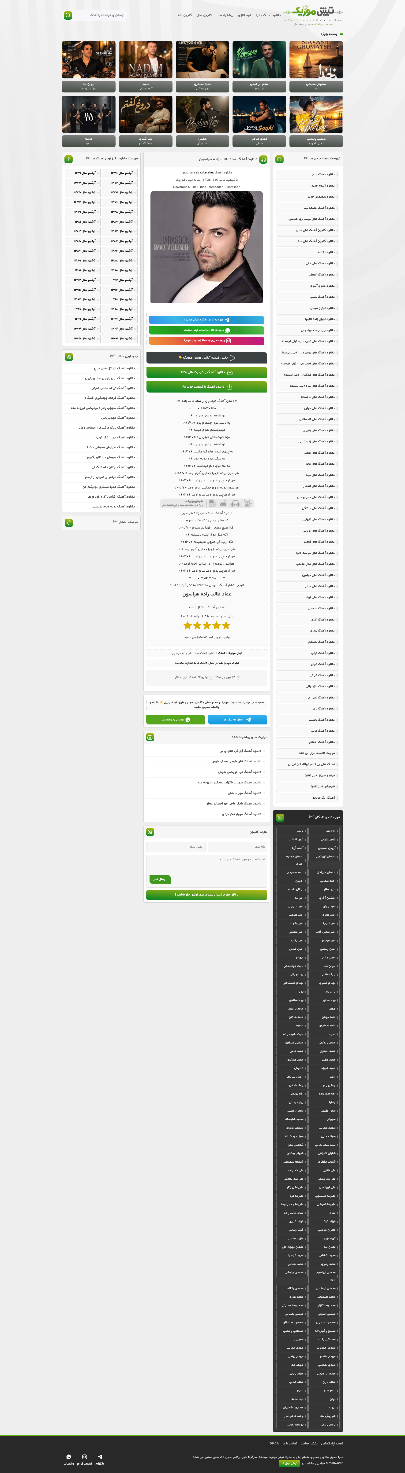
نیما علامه (297, 1399)
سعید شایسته (294, 1119)
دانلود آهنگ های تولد (320, 597)
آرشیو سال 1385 (85, 241)
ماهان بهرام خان (293, 1247)
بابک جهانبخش (294, 966)
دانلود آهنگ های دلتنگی (318, 508)
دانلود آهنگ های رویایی (319, 531)
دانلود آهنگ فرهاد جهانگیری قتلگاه (110, 398)
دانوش (299, 1068)
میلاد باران (329, 1382)
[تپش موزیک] (313, 15)
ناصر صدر (330, 1390)
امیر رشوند (297, 923)
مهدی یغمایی (327, 1365)
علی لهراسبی (327, 1187)
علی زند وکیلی (327, 1179)
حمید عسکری (295, 1060)
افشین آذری (327, 898)
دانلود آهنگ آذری (323, 619)
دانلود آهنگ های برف (320, 464)
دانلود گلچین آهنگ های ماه (316, 241)
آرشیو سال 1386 (122, 251)
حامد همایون (327, 1025)
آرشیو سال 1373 (85, 183)
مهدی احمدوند (326, 1348)
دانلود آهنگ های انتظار (319, 486)
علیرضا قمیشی (326, 1204)
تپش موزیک (235, 653)
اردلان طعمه (296, 889)
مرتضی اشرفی (327, 1314)
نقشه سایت (309, 1443)
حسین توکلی (327, 1042)
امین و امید (328, 957)
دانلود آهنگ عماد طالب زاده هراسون (228, 159)
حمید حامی (297, 1051)
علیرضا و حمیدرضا (292, 1204)
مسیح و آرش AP (325, 1331)
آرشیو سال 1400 (122, 319)
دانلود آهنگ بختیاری (321, 642)
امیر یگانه (297, 940)
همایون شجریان (293, 1407)
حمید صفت (329, 1060)
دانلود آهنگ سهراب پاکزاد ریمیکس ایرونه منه (229, 782)
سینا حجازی (328, 1136)
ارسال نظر (160, 879)
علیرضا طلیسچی (325, 1196)
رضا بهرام (329, 1085)
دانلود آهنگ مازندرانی (320, 686)
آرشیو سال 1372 (122, 183)
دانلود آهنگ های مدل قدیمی (315, 564)
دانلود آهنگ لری (324, 708)
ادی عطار (330, 889)
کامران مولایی (327, 1230)
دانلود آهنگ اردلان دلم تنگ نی (113, 467)
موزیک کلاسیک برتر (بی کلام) (316, 753)
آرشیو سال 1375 (85, 192)
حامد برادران (296, 1008)
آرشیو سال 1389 (85, 260)
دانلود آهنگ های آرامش (319, 542)
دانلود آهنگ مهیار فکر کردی (242, 814)
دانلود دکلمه (326, 252)
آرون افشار (296, 839)
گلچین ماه (185, 15)
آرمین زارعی (328, 839)
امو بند (299, 898)
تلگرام (99, 1463)
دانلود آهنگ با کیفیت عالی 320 (203, 372)
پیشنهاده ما (225, 15)
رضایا (332, 1102)
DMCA (274, 1443)
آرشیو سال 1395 (85, 290)
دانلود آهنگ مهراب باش (245, 793)
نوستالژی (244, 15)
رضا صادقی (296, 1085)
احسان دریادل (326, 872)
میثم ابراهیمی (326, 1373)
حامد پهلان (329, 1017)
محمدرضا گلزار (327, 1305)
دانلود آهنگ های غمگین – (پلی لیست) (309, 375)
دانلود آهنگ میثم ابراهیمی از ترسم (110, 477)
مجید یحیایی (296, 1264)
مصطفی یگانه (327, 1339)
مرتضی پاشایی (294, 1314)
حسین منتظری (294, 1042)
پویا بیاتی (329, 1000)
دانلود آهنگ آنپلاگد (322, 274)
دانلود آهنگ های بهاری (319, 408)
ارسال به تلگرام (234, 719)
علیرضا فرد (297, 1196)
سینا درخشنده (294, 1136)
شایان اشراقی (327, 1153)
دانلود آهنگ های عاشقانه (317, 397)
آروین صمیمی (327, 848)
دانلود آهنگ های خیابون (318, 575)
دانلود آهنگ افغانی (321, 742)
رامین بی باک (295, 1077)
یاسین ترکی (328, 1424)
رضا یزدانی (297, 1093)
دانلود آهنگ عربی (323, 731)
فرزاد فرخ (330, 1221)
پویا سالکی (296, 1000)
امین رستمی (328, 949)
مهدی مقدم (328, 1356)
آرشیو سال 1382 (122, 231)
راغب (333, 1077)
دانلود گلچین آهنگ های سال (315, 230)
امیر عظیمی (296, 932)
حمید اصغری (328, 1051)
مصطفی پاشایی (293, 1331)
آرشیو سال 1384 (122, 241)
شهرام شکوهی (293, 1162)
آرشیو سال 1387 (85, 251)
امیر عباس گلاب (326, 932)
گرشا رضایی (296, 1230)
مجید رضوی (328, 1264)
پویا (301, 991)
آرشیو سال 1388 (122, 260)
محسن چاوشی (294, 1272)
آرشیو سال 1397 (85, 299)
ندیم (300, 1390)
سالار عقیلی (328, 1111)
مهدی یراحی (296, 1356)
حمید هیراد (328, 1068)
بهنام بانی (297, 974)
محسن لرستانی (326, 1288)
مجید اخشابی (327, 1255)
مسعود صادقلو (293, 1322)
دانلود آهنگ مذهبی (321, 608)
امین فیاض (296, 949)
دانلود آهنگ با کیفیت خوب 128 (203, 386)
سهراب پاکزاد (295, 1128)
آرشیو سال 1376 (122, 202)
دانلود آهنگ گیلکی (322, 675)
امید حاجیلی (296, 906)
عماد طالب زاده (294, 1213)
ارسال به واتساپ (173, 719)
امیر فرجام (329, 940)
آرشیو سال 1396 (122, 299)
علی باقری (329, 1170)
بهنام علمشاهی (293, 983)
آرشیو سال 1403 (85, 329)
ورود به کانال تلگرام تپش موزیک (203, 320)
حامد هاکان (296, 1017)
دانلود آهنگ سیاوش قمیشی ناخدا (111, 447)
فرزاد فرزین (296, 1221)
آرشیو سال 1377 (85, 202)
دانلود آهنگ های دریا (320, 475)
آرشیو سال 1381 (85, 222)
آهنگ (221, 653)
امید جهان (329, 906)
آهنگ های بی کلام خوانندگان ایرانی (311, 764)
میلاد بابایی (296, 1373)
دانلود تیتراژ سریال (322, 308)
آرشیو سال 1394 (122, 290)
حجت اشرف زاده (293, 1034)
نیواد (332, 1407)
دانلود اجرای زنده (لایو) (320, 319)
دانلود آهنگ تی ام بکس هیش (240, 772)
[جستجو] (68, 15)
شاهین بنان (296, 1145)
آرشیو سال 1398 (122, 309)
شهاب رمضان (295, 1153)
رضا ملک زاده (327, 1093)
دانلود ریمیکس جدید (321, 197)
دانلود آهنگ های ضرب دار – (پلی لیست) (308, 341)
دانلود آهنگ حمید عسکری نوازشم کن (108, 487)
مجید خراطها (296, 1255)
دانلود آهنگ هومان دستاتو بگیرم (111, 457)
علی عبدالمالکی (294, 1179)
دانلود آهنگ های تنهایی (318, 519)
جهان (332, 1008)
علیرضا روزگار (295, 1187)
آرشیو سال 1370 (122, 173)
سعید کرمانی (327, 1128)
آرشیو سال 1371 (85, 173)
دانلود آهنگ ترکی (323, 653)
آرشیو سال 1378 (122, 212)
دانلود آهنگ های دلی (320, 263)
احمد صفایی (328, 881)
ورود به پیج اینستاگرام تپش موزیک (204, 340)
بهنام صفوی (327, 983)
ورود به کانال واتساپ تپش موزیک (204, 330)
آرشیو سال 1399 (85, 309)
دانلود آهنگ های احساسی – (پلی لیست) (308, 363)
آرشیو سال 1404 (122, 338)
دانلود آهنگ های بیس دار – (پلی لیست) (308, 352)
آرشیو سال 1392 (122, 280)
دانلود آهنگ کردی (323, 664)
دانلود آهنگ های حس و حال (316, 497)
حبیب (332, 1034)
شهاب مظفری (327, 1162)
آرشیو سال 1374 (122, 192)
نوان (333, 1399)
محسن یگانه (295, 1288)
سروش (331, 1119)
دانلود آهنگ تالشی (322, 720)
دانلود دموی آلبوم (322, 286)
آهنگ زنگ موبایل (323, 798)
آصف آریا (298, 848)
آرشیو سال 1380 (122, 222)
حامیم (300, 1025)
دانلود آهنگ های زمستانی (317, 441)
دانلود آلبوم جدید (323, 186)
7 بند (300, 831)
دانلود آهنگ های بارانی (319, 453)
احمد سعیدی (295, 872)
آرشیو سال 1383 (85, 231)
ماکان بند (330, 1247)
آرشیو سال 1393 (85, 280)
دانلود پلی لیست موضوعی (318, 330)
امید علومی (296, 915)
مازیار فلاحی (296, 1238)
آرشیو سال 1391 (85, 270)
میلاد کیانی (296, 1382)
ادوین (299, 881)
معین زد (298, 1339)
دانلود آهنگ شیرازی (321, 697)
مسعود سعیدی (325, 1322)
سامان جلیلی (295, 1111)
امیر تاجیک (329, 923)
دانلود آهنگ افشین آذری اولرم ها (111, 497)
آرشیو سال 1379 (85, 212)
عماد (333, 1213)
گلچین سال (204, 15)
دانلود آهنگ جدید (268, 15)
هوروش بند (328, 1416)
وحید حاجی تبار (294, 1416)
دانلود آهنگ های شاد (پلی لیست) (312, 386)
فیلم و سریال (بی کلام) (320, 775)
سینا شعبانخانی (325, 1145)
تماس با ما (289, 1443)
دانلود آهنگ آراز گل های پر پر (241, 751)
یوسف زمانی (295, 1424)
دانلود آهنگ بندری (322, 630)
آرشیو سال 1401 (85, 319)
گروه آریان (329, 1238)
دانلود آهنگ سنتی (322, 297)
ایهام (300, 957)
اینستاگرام (84, 1463)
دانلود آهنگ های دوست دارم (315, 553)
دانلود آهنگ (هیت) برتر (319, 208)
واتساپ (69, 1463)
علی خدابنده (296, 1170)
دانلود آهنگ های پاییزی (319, 430)
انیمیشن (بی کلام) (323, 786)
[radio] (226, 626)
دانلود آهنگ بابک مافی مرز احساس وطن (234, 803)
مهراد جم (297, 1365)
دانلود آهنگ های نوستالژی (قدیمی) (311, 219)
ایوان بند (330, 966)
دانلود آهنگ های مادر (320, 586)
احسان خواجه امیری (295, 860)
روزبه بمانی (296, 1102)
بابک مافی (329, 974)
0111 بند (331, 831)
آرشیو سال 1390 (122, 270)
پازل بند (330, 991)
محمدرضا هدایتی (293, 1305)
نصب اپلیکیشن (332, 1443)
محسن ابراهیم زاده (326, 1276)
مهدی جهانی (295, 1348)
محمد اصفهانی (326, 1297)
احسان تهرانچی (326, 856)
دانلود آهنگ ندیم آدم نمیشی (114, 506)
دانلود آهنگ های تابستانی (317, 419)
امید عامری (329, 915)
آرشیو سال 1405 (85, 338)
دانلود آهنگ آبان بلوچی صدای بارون (237, 761)
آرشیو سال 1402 (122, 329)
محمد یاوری (296, 1297)
